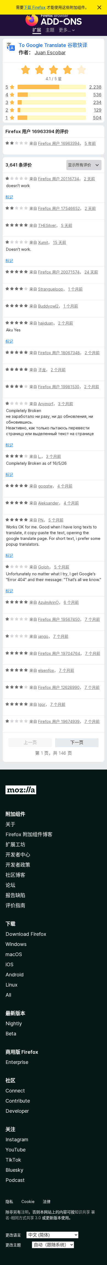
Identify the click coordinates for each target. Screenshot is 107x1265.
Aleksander (48, 503)
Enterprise (16, 1062)
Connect (15, 1091)
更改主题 (13, 1245)
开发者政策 (17, 865)
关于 (10, 824)
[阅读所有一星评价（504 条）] (52, 117)
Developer (17, 1111)
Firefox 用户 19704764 (59, 653)
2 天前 (89, 178)
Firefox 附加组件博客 (28, 834)
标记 (9, 197)
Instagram (16, 1139)
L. (39, 456)
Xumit (43, 242)
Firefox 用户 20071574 (59, 272)
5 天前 (66, 225)
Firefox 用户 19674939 (59, 721)
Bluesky (14, 1170)
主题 (50, 30)
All (8, 995)
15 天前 (59, 242)
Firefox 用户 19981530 (58, 386)
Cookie (28, 1201)
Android (14, 974)
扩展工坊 (15, 844)
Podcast (15, 1180)
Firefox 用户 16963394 (59, 143)
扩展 (36, 30)
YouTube (15, 1150)
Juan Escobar (50, 52)
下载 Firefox (35, 7)
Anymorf (45, 403)
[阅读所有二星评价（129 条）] (52, 110)
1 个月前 (75, 289)
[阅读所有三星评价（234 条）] (52, 102)
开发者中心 (17, 855)
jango (43, 636)
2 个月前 (65, 323)
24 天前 (91, 272)
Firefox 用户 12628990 (59, 687)
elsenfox (46, 670)
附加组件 (15, 814)
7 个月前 (92, 619)
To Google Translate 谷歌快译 (53, 45)
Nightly (13, 1023)
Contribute (17, 1101)
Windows (16, 944)
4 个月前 (64, 486)
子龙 (42, 369)
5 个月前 (55, 520)
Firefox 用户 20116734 (58, 178)
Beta (10, 1033)
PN (40, 520)
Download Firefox (25, 934)
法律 (46, 1201)
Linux (11, 985)
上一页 (30, 742)
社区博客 (15, 875)
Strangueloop (50, 289)
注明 (25, 1212)
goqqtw (45, 486)
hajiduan (45, 323)
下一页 (76, 742)
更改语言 (13, 1235)
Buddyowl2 (48, 306)
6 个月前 (71, 602)
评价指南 (15, 905)
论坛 (10, 885)
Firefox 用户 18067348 (59, 352)
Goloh (43, 567)
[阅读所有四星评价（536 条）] (52, 94)
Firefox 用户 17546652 (59, 208)
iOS (9, 964)
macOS (13, 954)
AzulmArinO (48, 602)
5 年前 (90, 143)
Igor (41, 704)
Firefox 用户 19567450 (59, 619)
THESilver (47, 225)
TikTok (13, 1160)
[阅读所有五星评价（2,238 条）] (52, 87)
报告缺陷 (15, 895)
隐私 (9, 1201)
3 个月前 (65, 403)
